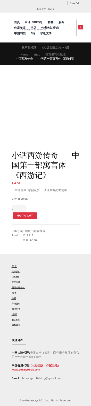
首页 (17, 22)
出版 (14, 298)
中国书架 (20, 33)
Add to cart (25, 215)
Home (24, 54)
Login (51, 9)
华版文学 (46, 33)
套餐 (50, 22)
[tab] (29, 239)
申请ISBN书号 (34, 22)
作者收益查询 (50, 27)
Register (41, 9)
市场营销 (16, 303)
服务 (61, 22)
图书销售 (16, 308)
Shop (36, 54)
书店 (33, 27)
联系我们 (16, 276)
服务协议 (16, 319)
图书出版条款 (18, 287)
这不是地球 (29, 47)
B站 (33, 33)
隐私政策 (16, 324)
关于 (14, 266)
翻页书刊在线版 (55, 54)
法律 (14, 314)
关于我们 (16, 271)
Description (29, 240)
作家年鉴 (20, 27)
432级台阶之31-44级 (55, 47)
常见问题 (16, 282)
